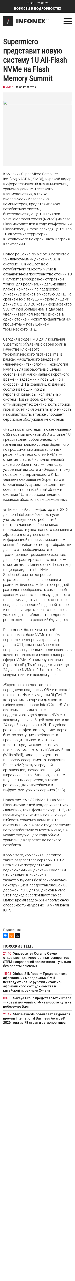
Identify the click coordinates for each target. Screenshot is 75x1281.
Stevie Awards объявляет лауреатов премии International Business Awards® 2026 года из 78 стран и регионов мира (36, 1018)
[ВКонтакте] (5, 935)
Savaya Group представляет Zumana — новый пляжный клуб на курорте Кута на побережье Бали (37, 1002)
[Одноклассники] (11, 935)
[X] (17, 935)
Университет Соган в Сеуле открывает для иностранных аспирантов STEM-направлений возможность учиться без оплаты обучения (37, 960)
